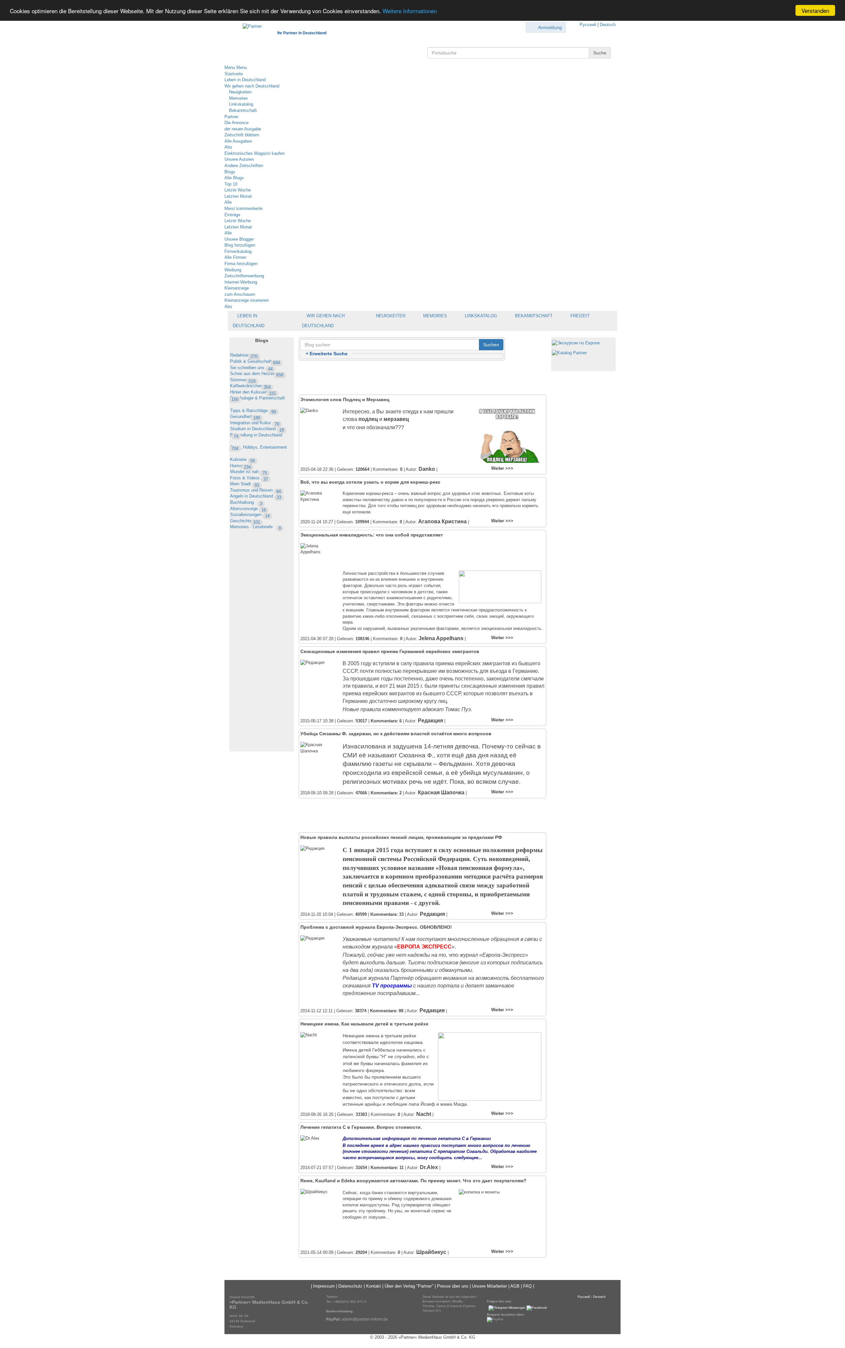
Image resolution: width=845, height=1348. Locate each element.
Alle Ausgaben (238, 141)
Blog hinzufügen (239, 245)
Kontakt (373, 1286)
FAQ (527, 1286)
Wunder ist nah (248, 471)
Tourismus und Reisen (255, 490)
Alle (228, 202)
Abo (228, 147)
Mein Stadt (244, 483)
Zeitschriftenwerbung (244, 275)
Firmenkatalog (238, 251)
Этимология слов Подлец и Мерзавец (344, 399)
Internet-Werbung (240, 282)
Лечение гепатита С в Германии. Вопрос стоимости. (361, 1127)
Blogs (229, 171)
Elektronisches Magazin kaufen (254, 153)
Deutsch (608, 24)
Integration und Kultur (254, 422)
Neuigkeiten (240, 91)
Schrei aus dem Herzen (256, 373)
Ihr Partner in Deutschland (301, 33)
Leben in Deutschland (245, 79)
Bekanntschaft (242, 110)
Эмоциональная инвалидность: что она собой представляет (371, 534)
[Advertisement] (261, 652)
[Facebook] (536, 1308)
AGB (515, 1286)
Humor (240, 465)
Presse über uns (452, 1286)
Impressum (324, 1286)
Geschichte (245, 520)
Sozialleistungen (250, 514)
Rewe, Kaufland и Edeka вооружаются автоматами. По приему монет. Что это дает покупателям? (413, 1180)
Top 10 (230, 184)
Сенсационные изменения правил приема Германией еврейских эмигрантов (389, 651)
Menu (229, 67)
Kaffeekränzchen (250, 385)
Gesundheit (245, 416)
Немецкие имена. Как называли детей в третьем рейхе (364, 1023)
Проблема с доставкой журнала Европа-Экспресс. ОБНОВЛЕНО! (376, 927)
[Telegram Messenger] (507, 1308)
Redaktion (243, 355)
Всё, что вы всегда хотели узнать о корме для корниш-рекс (370, 482)
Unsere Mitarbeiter (489, 1286)
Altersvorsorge (248, 508)
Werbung (232, 269)
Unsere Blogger (239, 239)
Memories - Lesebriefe (255, 526)
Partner (231, 116)
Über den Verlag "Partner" (409, 1286)
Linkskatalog (240, 104)
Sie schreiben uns (251, 367)
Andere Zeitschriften (243, 165)
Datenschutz (350, 1286)
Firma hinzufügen (240, 263)
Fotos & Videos (249, 477)
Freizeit (579, 315)
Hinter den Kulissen (253, 392)
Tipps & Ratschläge (253, 410)
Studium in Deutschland (257, 428)
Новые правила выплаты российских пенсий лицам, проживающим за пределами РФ (401, 837)
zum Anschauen (239, 294)
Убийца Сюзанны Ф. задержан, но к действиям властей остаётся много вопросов (395, 733)
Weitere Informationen (410, 11)
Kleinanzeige (236, 288)
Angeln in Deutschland (255, 496)
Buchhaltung (246, 502)
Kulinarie (242, 459)
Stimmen (242, 379)
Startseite (233, 73)
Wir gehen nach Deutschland (251, 86)
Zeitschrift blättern (241, 134)
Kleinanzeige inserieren (246, 300)
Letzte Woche (237, 190)
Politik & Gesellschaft (255, 361)
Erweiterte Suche (327, 353)
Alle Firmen (235, 257)
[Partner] (249, 25)
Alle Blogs (234, 177)
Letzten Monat (238, 196)
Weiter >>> (502, 468)
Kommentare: (386, 720)
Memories (238, 98)
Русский (588, 24)
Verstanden (815, 10)
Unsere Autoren (239, 159)
